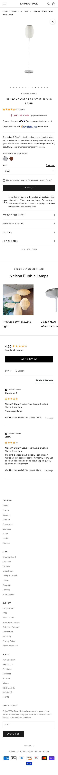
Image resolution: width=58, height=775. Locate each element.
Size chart (50, 165)
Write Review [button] (29, 359)
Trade (5, 533)
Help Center (8, 608)
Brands (6, 510)
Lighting (15, 11)
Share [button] (38, 417)
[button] (29, 109)
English (28, 746)
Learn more (43, 127)
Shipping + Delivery (11, 622)
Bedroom (7, 585)
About (5, 505)
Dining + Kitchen (10, 575)
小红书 (6, 697)
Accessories (8, 594)
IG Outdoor (8, 664)
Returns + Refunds (11, 627)
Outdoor (6, 566)
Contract (7, 529)
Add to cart (29, 188)
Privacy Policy (9, 641)
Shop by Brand (9, 557)
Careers (6, 543)
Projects (6, 519)
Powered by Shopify (39, 752)
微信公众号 (8, 692)
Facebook (7, 669)
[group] (29, 346)
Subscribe (13, 734)
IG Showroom (9, 660)
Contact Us (8, 632)
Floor (26, 11)
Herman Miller (29, 94)
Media (5, 538)
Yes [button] (26, 417)
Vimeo (6, 683)
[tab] (44, 381)
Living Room (8, 571)
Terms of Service (10, 646)
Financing (7, 636)
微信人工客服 (9, 688)
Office (5, 580)
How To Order (9, 617)
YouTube (6, 678)
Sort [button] (7, 370)
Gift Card (7, 561)
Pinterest (7, 674)
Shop (5, 11)
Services (7, 515)
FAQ (5, 613)
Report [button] (32, 417)
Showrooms (8, 524)
